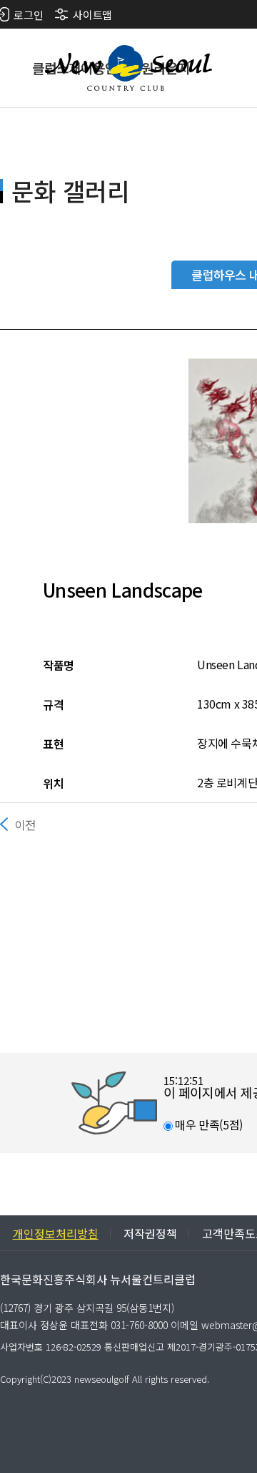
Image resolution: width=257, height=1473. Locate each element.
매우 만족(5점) (208, 1124)
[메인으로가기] (128, 68)
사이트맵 (92, 14)
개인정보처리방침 (56, 1233)
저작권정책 (150, 1233)
